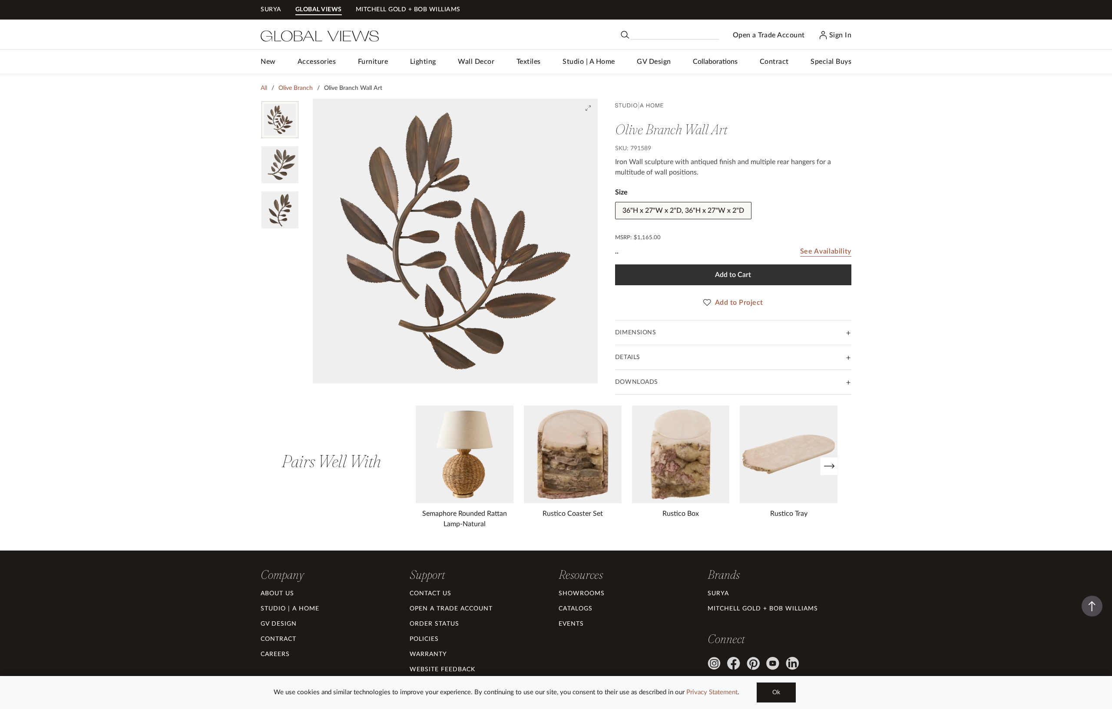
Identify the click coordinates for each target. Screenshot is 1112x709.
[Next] (829, 466)
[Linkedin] (792, 663)
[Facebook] (733, 663)
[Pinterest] (753, 663)
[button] (317, 61)
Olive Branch (295, 88)
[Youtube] (772, 663)
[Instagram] (714, 663)
